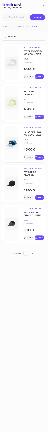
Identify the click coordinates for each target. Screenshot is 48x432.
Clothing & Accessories (33, 47)
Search (37, 17)
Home (4, 27)
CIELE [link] (34, 27)
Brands (20, 27)
